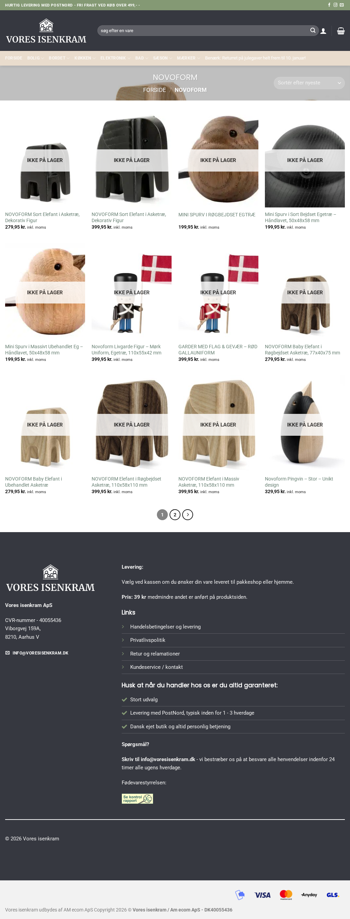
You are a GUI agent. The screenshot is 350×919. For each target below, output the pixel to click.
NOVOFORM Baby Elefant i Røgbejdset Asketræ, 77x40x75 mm (302, 349)
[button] (323, 30)
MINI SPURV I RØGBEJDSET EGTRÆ (216, 214)
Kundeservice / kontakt (156, 667)
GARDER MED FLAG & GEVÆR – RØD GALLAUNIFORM (217, 349)
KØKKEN (83, 58)
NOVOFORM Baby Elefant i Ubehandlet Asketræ (33, 482)
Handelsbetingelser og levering (165, 627)
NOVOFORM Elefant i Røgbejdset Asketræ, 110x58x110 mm (126, 482)
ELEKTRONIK (113, 58)
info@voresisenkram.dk (168, 759)
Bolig (33, 58)
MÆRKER (186, 58)
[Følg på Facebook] (329, 5)
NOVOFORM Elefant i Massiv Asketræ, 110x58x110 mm (208, 482)
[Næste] (187, 514)
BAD (139, 58)
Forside (14, 58)
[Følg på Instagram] (335, 5)
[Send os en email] (342, 5)
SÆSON (160, 58)
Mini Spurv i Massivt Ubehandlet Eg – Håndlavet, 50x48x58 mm (44, 349)
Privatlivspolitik (147, 640)
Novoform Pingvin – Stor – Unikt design (299, 482)
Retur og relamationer (155, 654)
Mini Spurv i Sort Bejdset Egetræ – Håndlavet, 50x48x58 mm (300, 217)
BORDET (57, 58)
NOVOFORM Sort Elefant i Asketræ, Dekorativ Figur (42, 217)
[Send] (312, 30)
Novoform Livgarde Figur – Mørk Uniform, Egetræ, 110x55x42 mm (126, 349)
